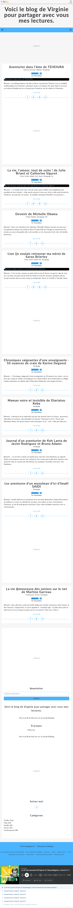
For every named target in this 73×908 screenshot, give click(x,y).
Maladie (32, 176)
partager (38, 880)
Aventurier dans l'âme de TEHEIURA (36, 67)
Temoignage (36, 446)
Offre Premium (30, 854)
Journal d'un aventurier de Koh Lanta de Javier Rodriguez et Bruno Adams (36, 442)
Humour (37, 595)
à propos (49, 880)
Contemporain (30, 595)
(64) (7, 823)
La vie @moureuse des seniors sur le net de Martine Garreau (36, 591)
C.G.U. (69, 852)
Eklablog (50, 846)
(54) (8, 828)
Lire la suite (36, 92)
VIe (52, 176)
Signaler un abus (61, 852)
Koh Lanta (32, 70)
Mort (36, 176)
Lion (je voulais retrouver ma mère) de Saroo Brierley (36, 255)
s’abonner (28, 880)
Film (40, 259)
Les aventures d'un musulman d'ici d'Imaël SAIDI (36, 485)
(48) (11, 830)
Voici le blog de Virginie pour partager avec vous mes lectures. (36, 15)
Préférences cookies (59, 854)
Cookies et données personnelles (44, 854)
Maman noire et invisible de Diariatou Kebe (36, 402)
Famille (27, 176)
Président (33, 217)
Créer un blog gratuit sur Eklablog (33, 852)
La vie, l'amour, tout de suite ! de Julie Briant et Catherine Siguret (37, 172)
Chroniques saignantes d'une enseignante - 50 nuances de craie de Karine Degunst (36, 362)
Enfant (22, 176)
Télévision (39, 70)
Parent (41, 176)
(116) (8, 820)
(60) (8, 825)
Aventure (26, 70)
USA (46, 217)
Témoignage (46, 70)
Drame (26, 259)
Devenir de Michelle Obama (36, 214)
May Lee (34, 718)
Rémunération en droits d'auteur (17, 854)
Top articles (47, 852)
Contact (53, 852)
